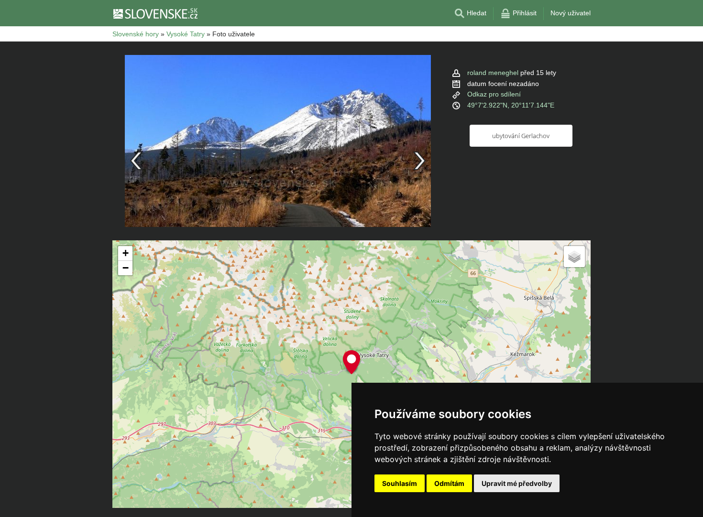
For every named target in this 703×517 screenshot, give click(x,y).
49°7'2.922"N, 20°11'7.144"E (510, 105)
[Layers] (574, 256)
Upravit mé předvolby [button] (517, 483)
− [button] (125, 268)
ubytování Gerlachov (520, 135)
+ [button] (125, 253)
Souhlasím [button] (399, 483)
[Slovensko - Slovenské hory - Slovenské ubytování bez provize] (155, 13)
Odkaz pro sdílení (494, 94)
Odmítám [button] (449, 483)
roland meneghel (492, 72)
